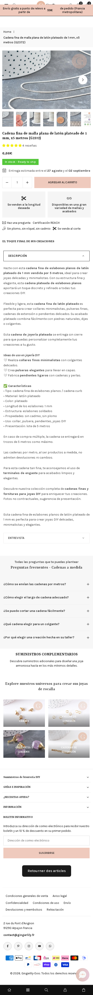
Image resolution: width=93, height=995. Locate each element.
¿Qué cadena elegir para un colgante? (31, 624)
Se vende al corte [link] (69, 228)
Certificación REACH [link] (46, 222)
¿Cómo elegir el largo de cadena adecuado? (36, 597)
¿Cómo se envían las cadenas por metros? (34, 584)
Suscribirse (46, 852)
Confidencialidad (17, 903)
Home (7, 31)
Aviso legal (60, 896)
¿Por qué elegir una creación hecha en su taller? (38, 637)
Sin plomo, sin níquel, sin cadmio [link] (29, 228)
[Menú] (28, 990)
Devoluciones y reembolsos (24, 909)
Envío (67, 903)
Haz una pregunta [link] (18, 222)
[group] (46, 80)
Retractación (55, 909)
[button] (82, 79)
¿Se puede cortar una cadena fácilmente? (34, 611)
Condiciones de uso (46, 903)
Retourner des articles (47, 871)
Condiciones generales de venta (27, 896)
